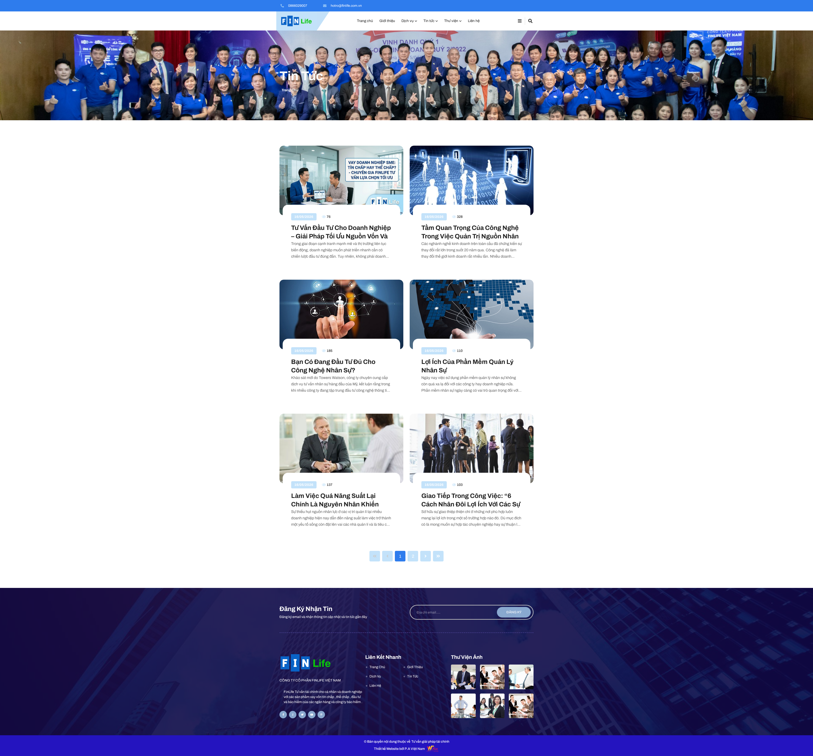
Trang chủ (290, 90)
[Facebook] (283, 714)
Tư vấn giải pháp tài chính (430, 741)
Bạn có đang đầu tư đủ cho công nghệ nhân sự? (333, 366)
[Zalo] (292, 714)
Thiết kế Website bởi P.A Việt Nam (399, 748)
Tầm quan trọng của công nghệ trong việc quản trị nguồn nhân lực (470, 232)
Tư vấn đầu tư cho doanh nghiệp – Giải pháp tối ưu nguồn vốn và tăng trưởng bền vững (341, 232)
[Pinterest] (321, 714)
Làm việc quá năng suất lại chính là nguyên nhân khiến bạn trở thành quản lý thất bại (338, 500)
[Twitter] (302, 714)
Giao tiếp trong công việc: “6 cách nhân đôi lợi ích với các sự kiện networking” (470, 500)
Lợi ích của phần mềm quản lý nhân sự (467, 366)
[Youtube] (311, 714)
